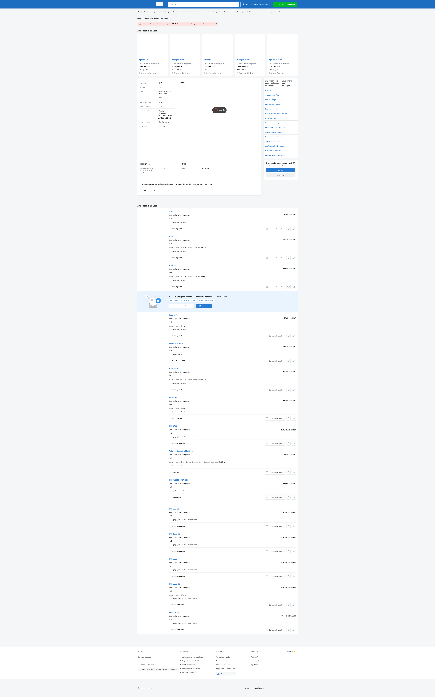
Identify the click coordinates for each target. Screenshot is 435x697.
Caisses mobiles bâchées (274, 137)
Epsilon (172, 211)
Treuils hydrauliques (272, 141)
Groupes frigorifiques (272, 95)
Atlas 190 (172, 265)
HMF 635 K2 (174, 509)
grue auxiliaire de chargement (164, 92)
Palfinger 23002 (243, 60)
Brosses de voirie (271, 109)
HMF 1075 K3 (174, 534)
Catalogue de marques (188, 672)
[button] (288, 229)
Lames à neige (270, 100)
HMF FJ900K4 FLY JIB (178, 480)
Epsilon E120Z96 (275, 60)
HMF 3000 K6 (174, 584)
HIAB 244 (173, 236)
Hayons (268, 90)
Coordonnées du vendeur (147, 665)
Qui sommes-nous (144, 657)
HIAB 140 (173, 315)
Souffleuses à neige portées (275, 146)
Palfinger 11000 (178, 60)
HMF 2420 (173, 426)
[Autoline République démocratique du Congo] (145, 4)
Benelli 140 (173, 397)
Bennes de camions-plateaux (275, 155)
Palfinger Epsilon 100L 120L (181, 451)
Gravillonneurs (270, 118)
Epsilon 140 (143, 60)
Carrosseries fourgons (273, 123)
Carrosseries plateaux (273, 151)
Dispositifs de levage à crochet (276, 113)
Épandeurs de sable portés (275, 127)
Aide (139, 661)
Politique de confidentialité (189, 661)
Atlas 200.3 (173, 368)
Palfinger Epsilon (176, 343)
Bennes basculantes (272, 104)
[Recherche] (169, 4)
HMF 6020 (173, 559)
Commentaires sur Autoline (190, 668)
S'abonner (205, 306)
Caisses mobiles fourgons (274, 132)
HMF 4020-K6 (174, 612)
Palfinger (207, 60)
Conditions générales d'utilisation (192, 657)
